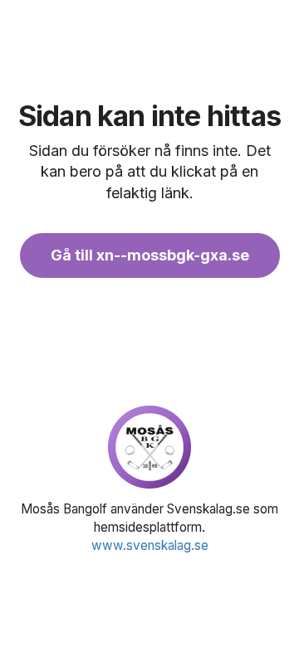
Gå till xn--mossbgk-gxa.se (150, 255)
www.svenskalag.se (149, 545)
